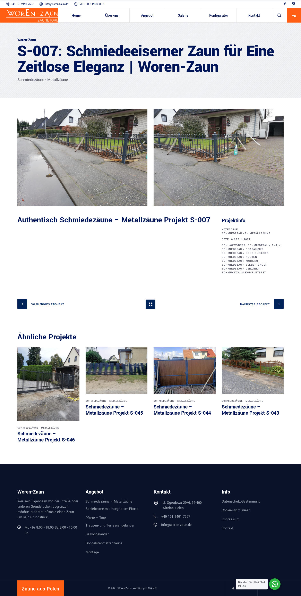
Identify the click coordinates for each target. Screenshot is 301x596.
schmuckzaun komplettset (244, 272)
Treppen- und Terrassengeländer (110, 525)
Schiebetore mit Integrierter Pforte (112, 508)
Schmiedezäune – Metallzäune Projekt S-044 (182, 410)
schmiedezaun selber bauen (245, 264)
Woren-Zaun (124, 588)
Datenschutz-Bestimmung (241, 501)
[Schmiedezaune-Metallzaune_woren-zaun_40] (82, 157)
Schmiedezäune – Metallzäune (109, 501)
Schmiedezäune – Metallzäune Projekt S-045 (114, 410)
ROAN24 (152, 588)
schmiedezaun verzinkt (241, 268)
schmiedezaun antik (264, 245)
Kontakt (227, 528)
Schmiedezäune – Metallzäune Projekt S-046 (46, 436)
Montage (92, 552)
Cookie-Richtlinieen (236, 510)
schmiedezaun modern (240, 260)
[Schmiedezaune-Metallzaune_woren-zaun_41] (219, 157)
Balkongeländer (97, 534)
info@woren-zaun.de (56, 4)
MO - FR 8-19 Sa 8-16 (91, 4)
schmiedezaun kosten (239, 257)
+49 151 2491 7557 (22, 4)
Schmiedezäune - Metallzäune (246, 233)
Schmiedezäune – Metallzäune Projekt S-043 (250, 410)
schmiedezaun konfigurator (245, 253)
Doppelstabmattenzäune (104, 543)
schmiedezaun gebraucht (242, 249)
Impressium (230, 519)
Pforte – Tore (96, 517)
